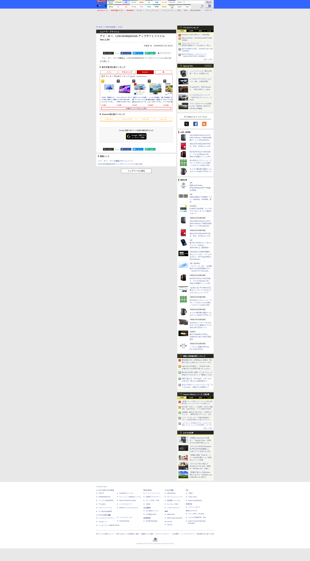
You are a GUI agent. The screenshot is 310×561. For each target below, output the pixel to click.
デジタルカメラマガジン (107, 518)
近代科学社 (147, 518)
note (152, 53)
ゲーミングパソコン (152, 10)
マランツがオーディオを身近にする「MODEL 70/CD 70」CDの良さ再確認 (201, 106)
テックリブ (168, 521)
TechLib (169, 525)
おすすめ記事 (188, 433)
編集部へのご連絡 (147, 534)
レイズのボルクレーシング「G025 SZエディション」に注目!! (201, 97)
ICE (187, 490)
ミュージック (127, 119)
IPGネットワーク (191, 511)
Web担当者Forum (104, 497)
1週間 (200, 31)
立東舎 (148, 504)
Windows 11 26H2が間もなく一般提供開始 (196, 34)
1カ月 (209, 31)
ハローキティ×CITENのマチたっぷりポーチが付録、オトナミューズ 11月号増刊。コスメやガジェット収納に (197, 425)
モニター (140, 10)
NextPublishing (124, 521)
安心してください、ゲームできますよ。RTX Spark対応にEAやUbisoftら (201, 256)
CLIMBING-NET (151, 514)
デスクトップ (127, 72)
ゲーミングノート (168, 10)
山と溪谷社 (147, 508)
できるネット (103, 521)
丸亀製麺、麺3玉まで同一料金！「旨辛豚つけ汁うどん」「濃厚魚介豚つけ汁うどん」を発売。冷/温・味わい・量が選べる (197, 414)
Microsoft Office (195, 10)
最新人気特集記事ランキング (194, 356)
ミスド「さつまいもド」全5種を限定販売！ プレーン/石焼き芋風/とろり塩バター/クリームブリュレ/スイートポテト (197, 420)
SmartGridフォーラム (126, 493)
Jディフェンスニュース (174, 497)
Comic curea (192, 497)
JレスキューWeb (172, 504)
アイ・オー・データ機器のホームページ (115, 161)
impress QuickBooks (195, 500)
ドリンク (145, 119)
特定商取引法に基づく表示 (205, 534)
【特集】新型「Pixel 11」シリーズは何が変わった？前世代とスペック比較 (201, 457)
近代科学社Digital (151, 521)
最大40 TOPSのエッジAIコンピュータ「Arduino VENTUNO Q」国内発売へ (201, 245)
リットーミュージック (153, 493)
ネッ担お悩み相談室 (105, 511)
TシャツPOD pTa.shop (196, 514)
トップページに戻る (136, 171)
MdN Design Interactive (174, 518)
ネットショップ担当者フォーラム (130, 497)
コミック (163, 119)
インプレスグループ (187, 534)
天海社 (190, 493)
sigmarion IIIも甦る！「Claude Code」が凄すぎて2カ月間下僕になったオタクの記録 (197, 368)
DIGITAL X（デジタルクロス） (129, 508)
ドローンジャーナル (105, 508)
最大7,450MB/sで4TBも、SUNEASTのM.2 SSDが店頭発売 (200, 336)
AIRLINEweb (171, 493)
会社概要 (175, 534)
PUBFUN (189, 504)
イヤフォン (109, 119)
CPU (185, 10)
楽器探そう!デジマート (153, 497)
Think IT (101, 493)
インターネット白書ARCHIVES (109, 525)
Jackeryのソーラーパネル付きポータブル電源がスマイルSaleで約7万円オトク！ (201, 325)
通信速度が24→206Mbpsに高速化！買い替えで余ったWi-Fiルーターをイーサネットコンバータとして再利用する (197, 362)
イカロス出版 (169, 490)
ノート (109, 72)
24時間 (191, 31)
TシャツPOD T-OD (152, 500)
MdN (166, 511)
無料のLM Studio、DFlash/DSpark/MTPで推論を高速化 (200, 187)
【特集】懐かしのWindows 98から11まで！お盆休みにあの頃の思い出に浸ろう (201, 474)
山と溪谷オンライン (152, 511)
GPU (179, 10)
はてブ (140, 53)
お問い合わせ (120, 534)
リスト (117, 53)
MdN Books (171, 514)
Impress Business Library (127, 500)
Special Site (188, 66)
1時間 (182, 31)
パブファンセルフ (194, 507)
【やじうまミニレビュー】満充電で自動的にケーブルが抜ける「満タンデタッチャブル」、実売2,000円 (197, 45)
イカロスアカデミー (173, 508)
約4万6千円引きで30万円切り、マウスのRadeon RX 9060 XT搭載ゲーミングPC (200, 154)
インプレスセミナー (125, 504)
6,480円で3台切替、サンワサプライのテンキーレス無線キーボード (201, 211)
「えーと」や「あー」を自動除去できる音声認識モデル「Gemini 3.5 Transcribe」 (201, 268)
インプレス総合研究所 (106, 500)
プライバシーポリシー (163, 534)
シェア (128, 53)
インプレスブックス (125, 517)
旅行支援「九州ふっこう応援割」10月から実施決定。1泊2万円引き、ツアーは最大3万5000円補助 (197, 409)
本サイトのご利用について (104, 534)
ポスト (110, 53)
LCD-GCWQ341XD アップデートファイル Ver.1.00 (120, 164)
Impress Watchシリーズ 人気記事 (196, 394)
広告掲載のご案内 (133, 534)
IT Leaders (102, 504)
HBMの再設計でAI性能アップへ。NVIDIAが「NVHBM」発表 (201, 199)
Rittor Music (147, 490)
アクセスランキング (190, 28)
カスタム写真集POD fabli (197, 517)
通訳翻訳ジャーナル (173, 500)
